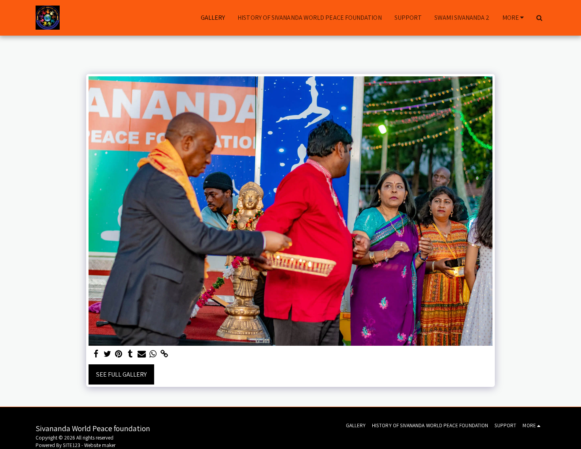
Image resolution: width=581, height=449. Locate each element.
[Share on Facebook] (96, 354)
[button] (539, 18)
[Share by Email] (142, 354)
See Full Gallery (121, 374)
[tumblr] (130, 354)
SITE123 (71, 445)
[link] (164, 354)
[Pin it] (119, 354)
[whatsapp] (153, 354)
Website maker (99, 445)
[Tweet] (107, 354)
